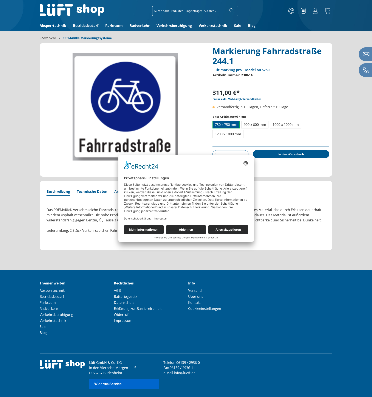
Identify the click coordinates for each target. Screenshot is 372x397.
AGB (117, 290)
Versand (195, 290)
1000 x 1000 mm (286, 124)
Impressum (123, 320)
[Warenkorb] (327, 11)
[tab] (58, 192)
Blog (43, 332)
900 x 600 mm (255, 124)
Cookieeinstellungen (204, 308)
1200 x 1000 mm (228, 134)
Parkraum (48, 302)
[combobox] (189, 11)
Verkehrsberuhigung (56, 314)
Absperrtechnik (52, 290)
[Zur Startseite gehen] (72, 10)
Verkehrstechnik (53, 320)
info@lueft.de (184, 373)
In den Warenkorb (291, 154)
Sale (43, 326)
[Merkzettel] (303, 11)
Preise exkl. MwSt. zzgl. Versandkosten (237, 99)
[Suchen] (232, 11)
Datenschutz (124, 302)
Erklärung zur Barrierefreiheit (138, 308)
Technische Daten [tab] (92, 191)
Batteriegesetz (125, 296)
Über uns (195, 296)
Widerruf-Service (108, 384)
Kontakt (194, 302)
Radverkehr (49, 308)
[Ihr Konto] (315, 11)
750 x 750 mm (226, 124)
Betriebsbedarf (52, 296)
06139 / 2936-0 (188, 362)
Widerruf (121, 314)
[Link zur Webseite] (291, 11)
